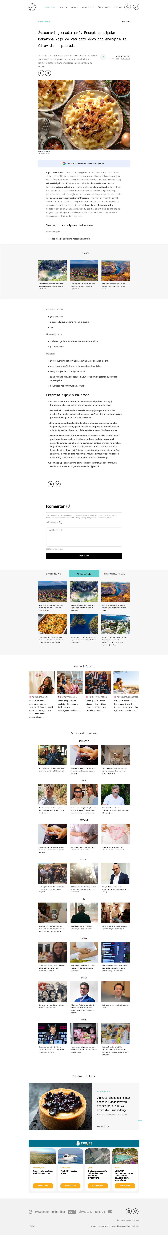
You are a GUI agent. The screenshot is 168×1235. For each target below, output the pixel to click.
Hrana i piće (49, 7)
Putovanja (63, 7)
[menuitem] (136, 6)
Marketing (101, 1226)
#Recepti (126, 22)
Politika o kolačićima (133, 1226)
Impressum (93, 1226)
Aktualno (74, 7)
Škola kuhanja (104, 7)
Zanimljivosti (88, 7)
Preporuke (118, 7)
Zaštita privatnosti (121, 1226)
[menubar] (136, 6)
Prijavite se (84, 556)
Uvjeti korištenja (110, 1226)
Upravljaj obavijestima (129, 1220)
